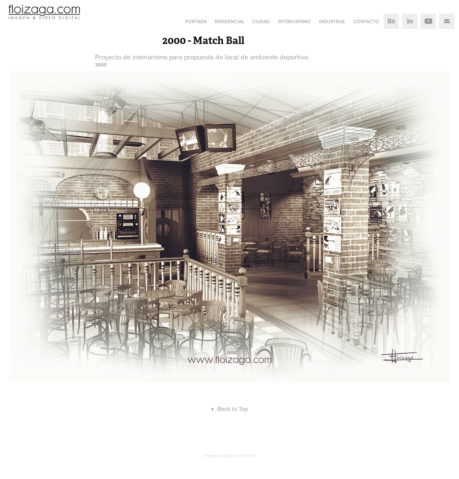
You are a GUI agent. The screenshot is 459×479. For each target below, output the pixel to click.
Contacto (366, 21)
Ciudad (261, 21)
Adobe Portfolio (241, 455)
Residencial (229, 21)
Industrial (332, 21)
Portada (196, 21)
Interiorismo (294, 21)
